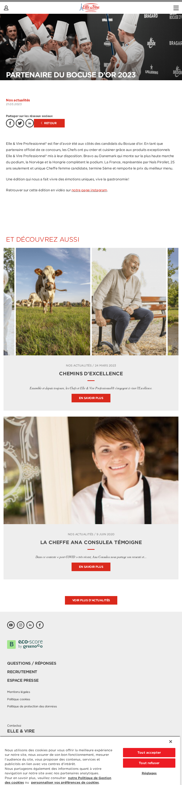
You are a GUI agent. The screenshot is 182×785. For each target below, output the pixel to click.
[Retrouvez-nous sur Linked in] (30, 625)
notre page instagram (89, 190)
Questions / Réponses (31, 663)
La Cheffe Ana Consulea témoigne (91, 542)
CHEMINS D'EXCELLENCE (91, 373)
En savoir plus (91, 398)
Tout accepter (149, 752)
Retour (50, 123)
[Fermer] (170, 741)
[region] (90, 760)
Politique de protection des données (32, 706)
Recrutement (22, 672)
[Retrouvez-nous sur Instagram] (20, 625)
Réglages (149, 773)
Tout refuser (149, 763)
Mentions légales (18, 692)
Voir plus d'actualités (91, 600)
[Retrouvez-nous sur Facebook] (40, 625)
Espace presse (23, 680)
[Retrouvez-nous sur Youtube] (11, 625)
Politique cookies (18, 699)
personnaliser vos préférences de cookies (65, 782)
